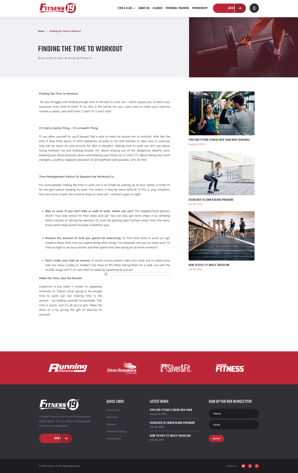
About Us (111, 417)
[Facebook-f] (250, 466)
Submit (216, 438)
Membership (113, 438)
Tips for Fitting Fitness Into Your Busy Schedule (219, 140)
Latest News (159, 401)
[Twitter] (243, 466)
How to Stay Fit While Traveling (209, 265)
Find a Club (113, 409)
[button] (126, 8)
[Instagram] (257, 466)
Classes (110, 424)
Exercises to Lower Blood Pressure (211, 200)
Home (41, 31)
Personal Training (116, 431)
